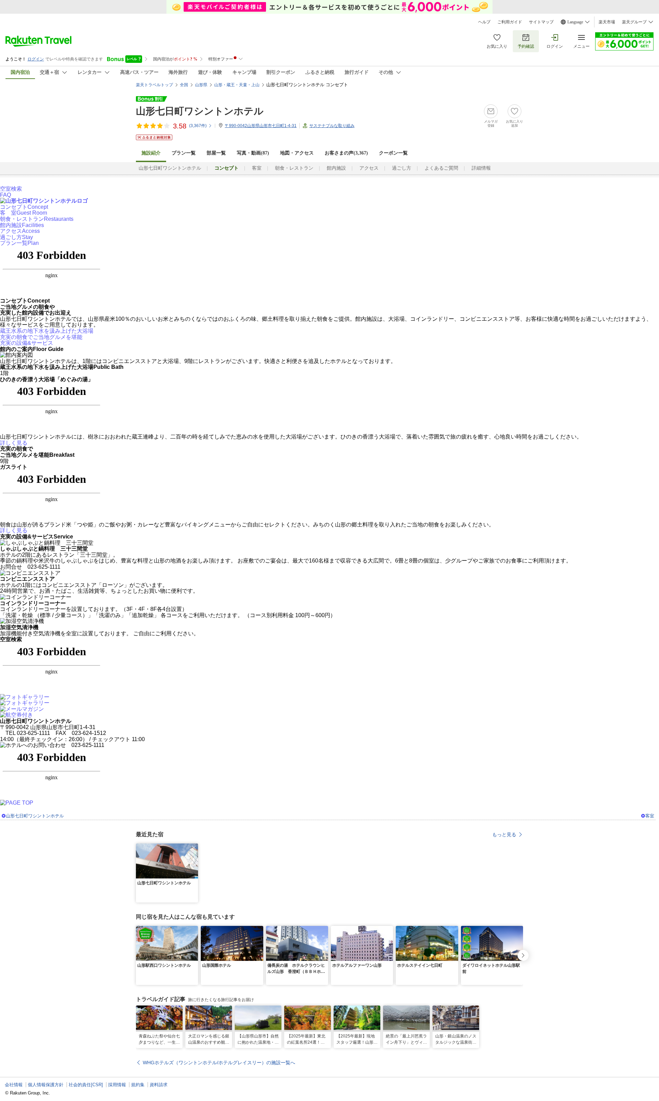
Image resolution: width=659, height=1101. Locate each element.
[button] (194, 847)
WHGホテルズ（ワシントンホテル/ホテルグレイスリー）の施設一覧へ (219, 1062)
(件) (198, 126)
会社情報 (14, 1084)
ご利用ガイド (509, 22)
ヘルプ (484, 22)
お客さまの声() (346, 153)
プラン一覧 (184, 153)
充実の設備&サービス (26, 343)
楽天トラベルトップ (154, 84)
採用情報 (117, 1084)
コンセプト (24, 207)
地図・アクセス (297, 153)
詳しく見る (13, 443)
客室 (257, 168)
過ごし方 (401, 168)
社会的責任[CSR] (86, 1084)
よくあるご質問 (441, 168)
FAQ (5, 195)
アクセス (369, 168)
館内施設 (336, 168)
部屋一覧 (216, 153)
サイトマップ (541, 22)
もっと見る (504, 834)
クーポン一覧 (393, 153)
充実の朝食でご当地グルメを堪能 (41, 337)
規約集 (137, 1084)
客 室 (23, 213)
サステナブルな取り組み (332, 125)
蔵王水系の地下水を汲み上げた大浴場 (46, 331)
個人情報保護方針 (45, 1084)
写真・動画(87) (253, 153)
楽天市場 (607, 22)
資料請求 (158, 1084)
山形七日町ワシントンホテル (200, 111)
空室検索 (11, 189)
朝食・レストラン (294, 168)
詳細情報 (481, 168)
